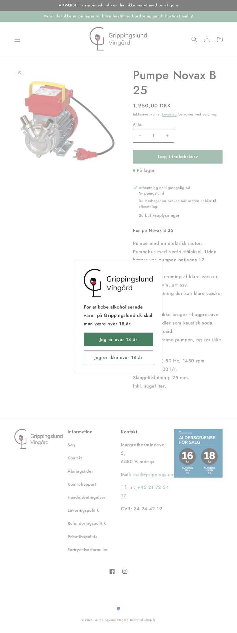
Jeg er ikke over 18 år (119, 357)
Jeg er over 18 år (119, 339)
